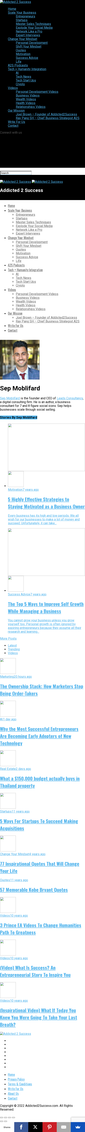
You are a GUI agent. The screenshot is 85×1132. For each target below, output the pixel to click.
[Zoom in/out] (13, 1117)
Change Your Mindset (22, 39)
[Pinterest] (49, 1127)
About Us (13, 1093)
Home (12, 9)
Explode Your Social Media (34, 28)
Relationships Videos (30, 107)
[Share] (5, 1117)
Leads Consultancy (70, 398)
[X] (35, 1127)
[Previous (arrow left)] (1, 1121)
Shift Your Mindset (28, 46)
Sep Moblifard (10, 398)
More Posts (8, 638)
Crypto (20, 84)
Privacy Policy (16, 1079)
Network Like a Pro (29, 31)
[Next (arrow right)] (5, 1121)
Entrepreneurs (25, 16)
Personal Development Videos (37, 92)
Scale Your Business (22, 12)
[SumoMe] (78, 1127)
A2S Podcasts (18, 65)
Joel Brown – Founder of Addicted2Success (46, 114)
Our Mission (16, 110)
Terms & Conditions (20, 1084)
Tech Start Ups (26, 80)
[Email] (64, 1127)
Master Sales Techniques (33, 24)
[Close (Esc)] (1, 1117)
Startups (21, 20)
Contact (13, 125)
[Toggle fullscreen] (9, 1117)
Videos (13, 88)
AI (17, 73)
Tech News (23, 77)
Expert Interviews (28, 35)
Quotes (21, 50)
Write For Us (16, 122)
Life (18, 61)
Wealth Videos (26, 99)
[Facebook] (21, 1127)
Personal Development (32, 43)
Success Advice (27, 58)
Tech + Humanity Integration (27, 69)
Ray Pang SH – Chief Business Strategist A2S (47, 118)
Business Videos (28, 95)
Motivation (23, 54)
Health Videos (25, 103)
